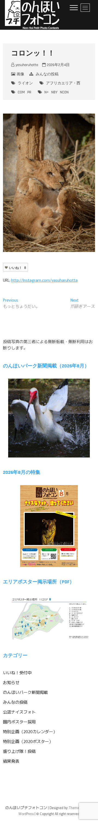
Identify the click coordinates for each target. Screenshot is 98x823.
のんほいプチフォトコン (26, 807)
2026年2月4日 (58, 65)
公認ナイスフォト (19, 712)
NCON (64, 92)
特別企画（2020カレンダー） (30, 731)
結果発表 (11, 761)
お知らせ (11, 682)
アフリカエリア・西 (63, 83)
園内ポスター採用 (19, 721)
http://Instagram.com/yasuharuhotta (44, 280)
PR (29, 92)
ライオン (25, 83)
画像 (20, 74)
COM (21, 92)
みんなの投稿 (47, 74)
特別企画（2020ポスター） (28, 741)
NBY (54, 92)
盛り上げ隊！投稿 (19, 751)
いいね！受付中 (17, 672)
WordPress (26, 813)
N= (46, 92)
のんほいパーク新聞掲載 (25, 692)
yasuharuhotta (26, 65)
